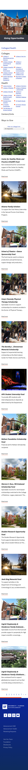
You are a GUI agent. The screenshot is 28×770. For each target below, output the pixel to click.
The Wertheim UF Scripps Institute (7, 109)
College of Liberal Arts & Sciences (7, 73)
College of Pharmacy (18, 92)
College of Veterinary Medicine (21, 96)
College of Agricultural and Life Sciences (8, 58)
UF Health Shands (20, 101)
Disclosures (7, 745)
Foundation (7, 742)
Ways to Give (7, 120)
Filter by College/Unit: (14, 126)
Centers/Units (7, 114)
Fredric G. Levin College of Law (20, 73)
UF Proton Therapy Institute (21, 105)
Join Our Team (8, 739)
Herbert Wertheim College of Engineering (8, 78)
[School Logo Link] (13, 706)
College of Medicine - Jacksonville (21, 88)
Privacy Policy (7, 747)
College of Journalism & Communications (20, 69)
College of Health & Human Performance (8, 69)
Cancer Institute (7, 86)
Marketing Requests (9, 731)
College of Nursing (8, 91)
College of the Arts (21, 56)
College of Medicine (8, 88)
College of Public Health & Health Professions (7, 97)
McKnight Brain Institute (7, 101)
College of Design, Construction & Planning (8, 63)
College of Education (18, 62)
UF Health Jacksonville (6, 105)
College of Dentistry (21, 86)
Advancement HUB (9, 726)
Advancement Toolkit (10, 729)
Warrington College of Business (21, 77)
